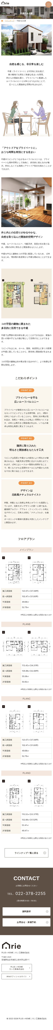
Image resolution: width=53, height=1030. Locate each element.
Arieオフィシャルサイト (17, 976)
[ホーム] (2, 21)
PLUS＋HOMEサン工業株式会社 (16, 968)
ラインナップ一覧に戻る (26, 853)
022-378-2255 (30, 893)
